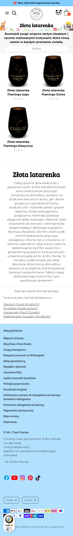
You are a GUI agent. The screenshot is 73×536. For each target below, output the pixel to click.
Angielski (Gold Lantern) (20, 308)
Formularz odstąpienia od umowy (23, 404)
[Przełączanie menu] (7, 13)
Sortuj (36, 48)
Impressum (10, 422)
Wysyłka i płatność (14, 366)
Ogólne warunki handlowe (19, 378)
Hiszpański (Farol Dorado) (21, 312)
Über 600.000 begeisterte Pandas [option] (39, 3)
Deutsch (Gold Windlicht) (21, 304)
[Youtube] (14, 477)
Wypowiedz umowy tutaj (18, 410)
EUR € (29, 500)
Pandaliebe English (15, 389)
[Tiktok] (38, 478)
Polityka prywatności (16, 383)
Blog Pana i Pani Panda (17, 344)
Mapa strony (11, 416)
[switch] (9, 529)
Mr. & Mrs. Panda (35, 527)
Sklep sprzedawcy (14, 361)
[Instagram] (22, 477)
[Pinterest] (30, 477)
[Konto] (59, 14)
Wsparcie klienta (13, 338)
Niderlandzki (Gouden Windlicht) (26, 316)
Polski (9, 500)
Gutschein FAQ (12, 372)
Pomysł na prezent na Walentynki (23, 355)
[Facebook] (6, 477)
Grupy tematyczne (14, 349)
